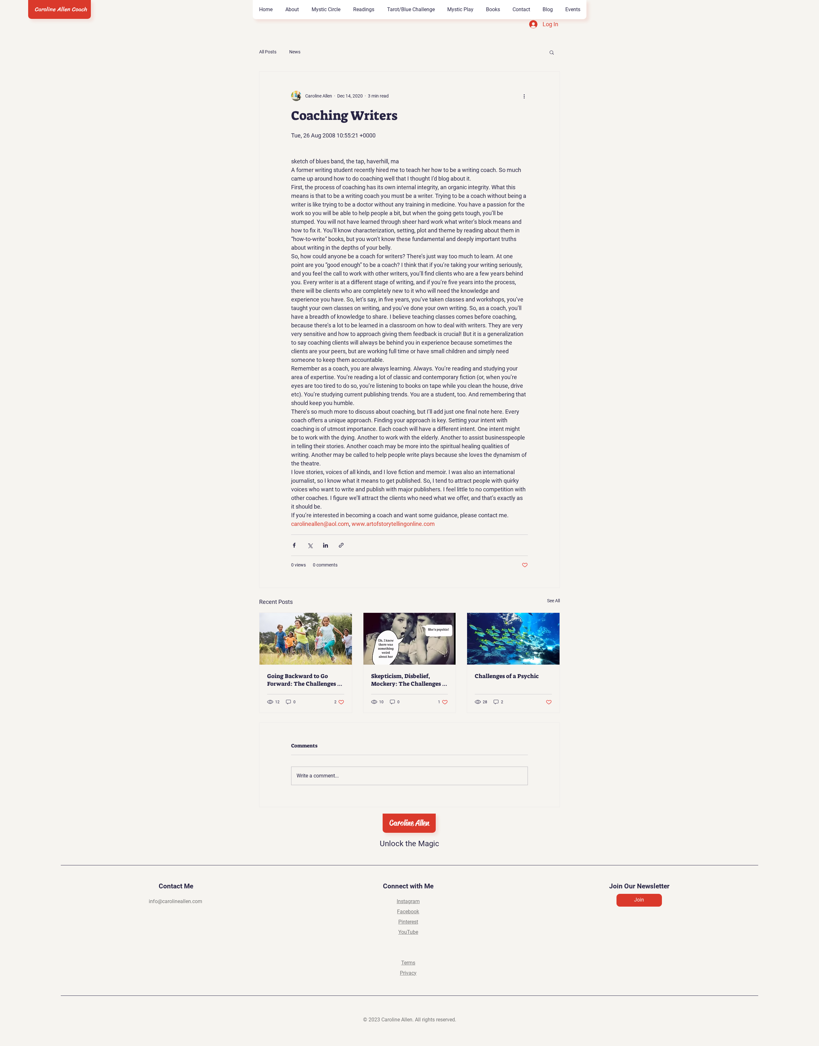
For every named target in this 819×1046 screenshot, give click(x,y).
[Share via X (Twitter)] (310, 545)
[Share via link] (341, 545)
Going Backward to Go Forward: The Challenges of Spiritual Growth (305, 680)
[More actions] (524, 96)
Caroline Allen (409, 823)
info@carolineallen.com (175, 901)
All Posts (267, 51)
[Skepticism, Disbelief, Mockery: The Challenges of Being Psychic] (409, 639)
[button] (493, 9)
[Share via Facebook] (294, 545)
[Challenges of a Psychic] (513, 639)
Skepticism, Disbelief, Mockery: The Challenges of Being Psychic (409, 680)
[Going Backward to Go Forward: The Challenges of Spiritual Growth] (305, 639)
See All (553, 600)
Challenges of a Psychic (507, 676)
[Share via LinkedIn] (325, 545)
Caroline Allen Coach (61, 9)
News (294, 51)
